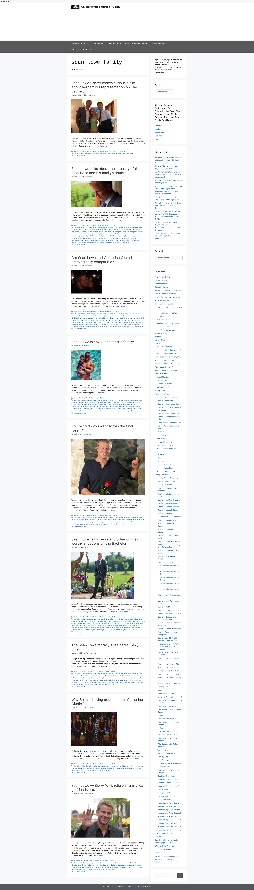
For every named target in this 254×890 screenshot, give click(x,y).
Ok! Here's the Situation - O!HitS (100, 6)
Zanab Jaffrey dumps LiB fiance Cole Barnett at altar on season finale (167, 235)
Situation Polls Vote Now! (165, 846)
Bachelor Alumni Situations (167, 478)
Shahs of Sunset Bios (164, 465)
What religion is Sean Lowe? (106, 869)
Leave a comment (80, 155)
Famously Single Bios (164, 435)
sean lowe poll (107, 524)
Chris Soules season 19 (165, 753)
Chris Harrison (163, 690)
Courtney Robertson (166, 694)
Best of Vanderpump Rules (168, 796)
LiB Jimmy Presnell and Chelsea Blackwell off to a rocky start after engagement (168, 174)
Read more (104, 146)
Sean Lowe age (117, 863)
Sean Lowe (128, 236)
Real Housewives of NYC (165, 367)
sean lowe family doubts (112, 238)
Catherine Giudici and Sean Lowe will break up (96, 229)
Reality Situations (93, 151)
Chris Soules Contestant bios (169, 423)
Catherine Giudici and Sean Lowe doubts (110, 227)
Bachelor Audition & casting (169, 500)
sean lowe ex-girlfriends (86, 867)
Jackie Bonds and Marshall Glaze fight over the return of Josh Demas (168, 205)
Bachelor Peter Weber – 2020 (170, 610)
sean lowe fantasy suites (98, 682)
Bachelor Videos (161, 287)
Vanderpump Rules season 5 (169, 823)
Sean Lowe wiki (76, 869)
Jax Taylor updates (165, 800)
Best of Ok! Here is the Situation (82, 50)
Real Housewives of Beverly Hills (168, 357)
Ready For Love (162, 760)
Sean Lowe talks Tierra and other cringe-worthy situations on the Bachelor (104, 541)
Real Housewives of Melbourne (167, 364)
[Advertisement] (127, 26)
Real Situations (161, 374)
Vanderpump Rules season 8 (169, 830)
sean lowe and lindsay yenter (109, 680)
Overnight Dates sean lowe (115, 236)
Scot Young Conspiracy (165, 327)
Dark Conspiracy (162, 320)
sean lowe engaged (84, 238)
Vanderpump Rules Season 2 (169, 813)
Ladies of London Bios (165, 442)
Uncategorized (124, 151)
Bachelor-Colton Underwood (169, 629)
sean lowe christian (77, 324)
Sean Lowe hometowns (131, 324)
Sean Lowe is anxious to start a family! (102, 342)
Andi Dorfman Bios (165, 401)
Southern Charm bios (166, 776)
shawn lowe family (123, 242)
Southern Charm (162, 767)
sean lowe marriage (97, 240)
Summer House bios (164, 468)
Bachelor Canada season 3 (170, 517)
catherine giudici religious (79, 234)
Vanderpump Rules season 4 (169, 820)
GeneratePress (145, 887)
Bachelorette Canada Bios (170, 671)
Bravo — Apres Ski (162, 301)
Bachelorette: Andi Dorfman (169, 683)
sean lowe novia (127, 240)
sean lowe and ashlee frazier (120, 678)
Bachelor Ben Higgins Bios (168, 404)
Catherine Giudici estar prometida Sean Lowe (96, 232)
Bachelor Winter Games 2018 (169, 614)
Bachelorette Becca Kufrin (168, 664)
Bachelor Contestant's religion (170, 541)
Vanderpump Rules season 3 (169, 816)
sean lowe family (100, 153)
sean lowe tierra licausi (84, 630)
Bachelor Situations (78, 44)
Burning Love (163, 687)
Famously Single (162, 757)
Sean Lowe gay (112, 153)
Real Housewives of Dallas (165, 360)
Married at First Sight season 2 (168, 350)
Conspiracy (159, 316)
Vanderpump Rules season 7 (169, 827)
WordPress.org (160, 139)
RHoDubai (159, 837)
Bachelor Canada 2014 (167, 520)
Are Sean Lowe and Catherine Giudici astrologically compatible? (101, 260)
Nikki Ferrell (164, 731)
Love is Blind (160, 340)
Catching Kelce (162, 750)
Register (158, 126)
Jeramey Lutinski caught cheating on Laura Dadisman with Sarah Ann (168, 160)
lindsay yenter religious (98, 236)
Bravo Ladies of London (164, 304)
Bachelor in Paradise (166, 562)
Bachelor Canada (165, 513)
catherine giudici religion (135, 232)
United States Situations (166, 387)
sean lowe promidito (110, 326)
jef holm (158, 337)
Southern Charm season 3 (168, 779)
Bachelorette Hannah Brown (169, 674)
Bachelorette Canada (166, 667)
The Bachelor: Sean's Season (109, 151)
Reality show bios (162, 394)
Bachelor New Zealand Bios (169, 413)
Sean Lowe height (113, 867)
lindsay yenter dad (126, 234)
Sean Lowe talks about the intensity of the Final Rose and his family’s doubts (105, 171)
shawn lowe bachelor (137, 326)
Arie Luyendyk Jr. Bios (163, 277)
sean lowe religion (125, 867)
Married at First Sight (163, 343)
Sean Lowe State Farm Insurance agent (92, 242)
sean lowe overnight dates (84, 684)
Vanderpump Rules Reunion (169, 810)
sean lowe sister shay (125, 153)
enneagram (162, 380)
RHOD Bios (160, 458)
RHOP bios (160, 461)
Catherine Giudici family (100, 768)
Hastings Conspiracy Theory (167, 323)
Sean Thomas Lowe (89, 869)
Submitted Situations (158, 44)
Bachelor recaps (161, 284)
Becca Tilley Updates (166, 481)
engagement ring (94, 234)
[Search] (180, 875)
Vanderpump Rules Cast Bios (169, 803)
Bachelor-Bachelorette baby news (168, 290)
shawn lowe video (130, 630)
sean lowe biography (81, 865)
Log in (157, 129)
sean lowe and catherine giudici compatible (128, 322)
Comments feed (161, 136)
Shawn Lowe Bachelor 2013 (114, 630)
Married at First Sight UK (166, 353)
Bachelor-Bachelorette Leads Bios (104, 861)
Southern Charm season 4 (168, 783)
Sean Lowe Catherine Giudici (112, 865)
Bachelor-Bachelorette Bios (83, 861)
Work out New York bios (166, 471)
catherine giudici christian (121, 229)
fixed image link (161, 333)
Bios (161, 715)
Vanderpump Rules (164, 793)
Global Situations (97, 44)
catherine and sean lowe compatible (86, 314)
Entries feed (159, 132)
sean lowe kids (85, 240)
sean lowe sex (99, 684)
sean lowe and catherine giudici (84, 153)
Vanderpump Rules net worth (169, 806)
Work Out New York (164, 833)
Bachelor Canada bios (163, 280)
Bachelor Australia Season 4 (169, 510)
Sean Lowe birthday (95, 865)
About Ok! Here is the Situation (136, 44)
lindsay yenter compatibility (110, 234)
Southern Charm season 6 (168, 786)
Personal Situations (114, 44)
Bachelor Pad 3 (164, 607)
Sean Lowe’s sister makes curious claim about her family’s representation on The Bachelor (104, 87)
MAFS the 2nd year (164, 347)
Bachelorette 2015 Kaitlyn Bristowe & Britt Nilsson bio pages (170, 646)
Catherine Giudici (79, 766)
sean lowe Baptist (128, 863)
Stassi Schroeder (163, 789)
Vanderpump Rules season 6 (166, 856)
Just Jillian (160, 439)
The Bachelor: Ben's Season (169, 719)
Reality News (160, 391)
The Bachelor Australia (167, 706)
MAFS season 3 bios (164, 445)
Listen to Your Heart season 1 (170, 697)
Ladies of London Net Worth (167, 313)
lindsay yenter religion (82, 236)
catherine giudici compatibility (92, 318)
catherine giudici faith (119, 232)
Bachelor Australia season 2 (169, 503)
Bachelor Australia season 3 (169, 507)
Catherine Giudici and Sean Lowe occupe (90, 316)
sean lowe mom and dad (113, 240)
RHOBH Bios (161, 454)
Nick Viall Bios (163, 432)
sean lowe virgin (110, 242)
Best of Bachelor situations (165, 294)
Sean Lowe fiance (126, 238)
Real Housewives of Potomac (166, 370)
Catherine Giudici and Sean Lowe (85, 227)
